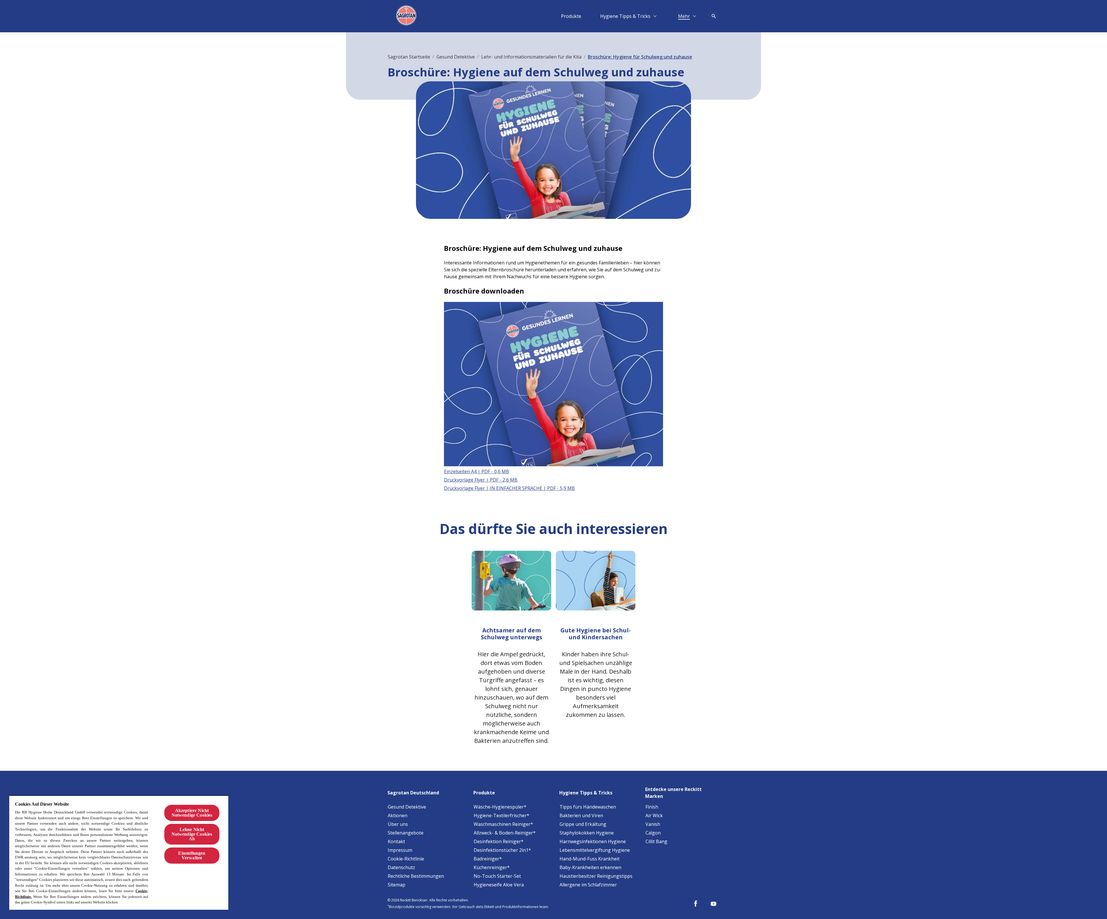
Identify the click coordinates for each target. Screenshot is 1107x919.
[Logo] (407, 16)
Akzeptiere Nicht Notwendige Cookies (192, 812)
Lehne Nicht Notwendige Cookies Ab (192, 834)
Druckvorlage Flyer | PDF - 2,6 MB (480, 480)
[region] (118, 852)
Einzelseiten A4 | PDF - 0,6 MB (476, 471)
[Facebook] (696, 904)
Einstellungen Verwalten (191, 855)
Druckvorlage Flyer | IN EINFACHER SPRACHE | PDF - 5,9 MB (509, 488)
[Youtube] (713, 904)
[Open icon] (714, 16)
